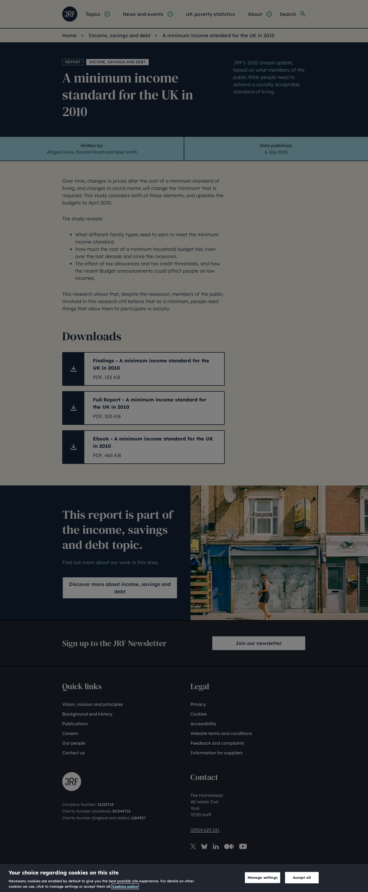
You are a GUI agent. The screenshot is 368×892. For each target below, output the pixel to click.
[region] (184, 878)
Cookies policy (125, 886)
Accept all (302, 877)
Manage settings (262, 877)
